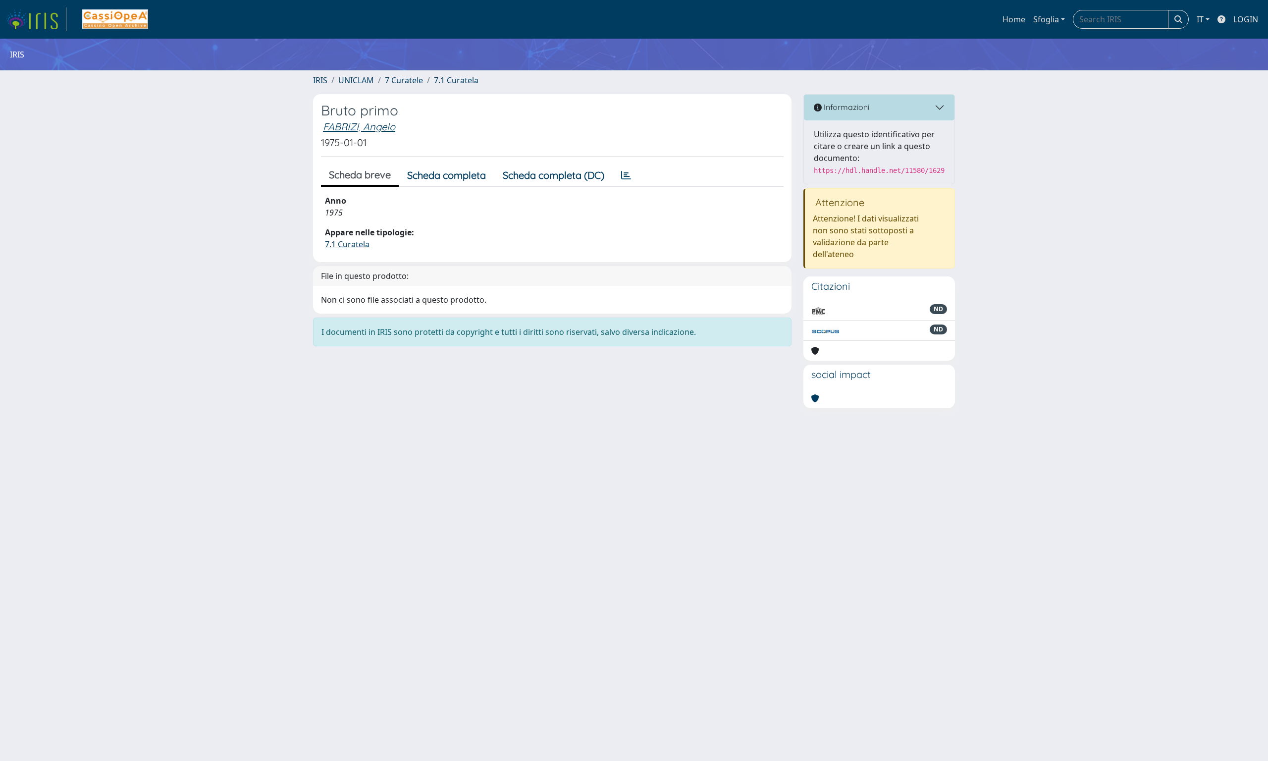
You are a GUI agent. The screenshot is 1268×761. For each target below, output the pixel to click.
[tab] (626, 175)
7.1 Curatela (456, 80)
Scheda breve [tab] (360, 174)
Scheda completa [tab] (446, 175)
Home (1014, 19)
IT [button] (1200, 19)
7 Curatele (404, 80)
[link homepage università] (115, 19)
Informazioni (845, 107)
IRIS (320, 80)
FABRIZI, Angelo (359, 126)
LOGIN (1245, 19)
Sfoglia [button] (1046, 19)
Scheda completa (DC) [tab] (553, 175)
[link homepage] (36, 19)
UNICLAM (356, 80)
